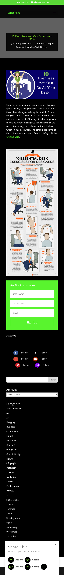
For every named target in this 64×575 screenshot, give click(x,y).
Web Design (41, 47)
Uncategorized (13, 518)
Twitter (9, 513)
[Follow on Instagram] (37, 365)
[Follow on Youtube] (35, 359)
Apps (8, 413)
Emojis (9, 435)
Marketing (11, 477)
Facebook (11, 440)
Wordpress (11, 531)
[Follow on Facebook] (15, 352)
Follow (24, 352)
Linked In (10, 472)
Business (41, 43)
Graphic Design (13, 454)
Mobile (9, 481)
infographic (28, 47)
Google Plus (12, 449)
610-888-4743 (23, 2)
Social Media (12, 499)
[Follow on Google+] (15, 359)
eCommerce (12, 431)
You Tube (11, 536)
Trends (9, 504)
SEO (8, 495)
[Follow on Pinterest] (17, 365)
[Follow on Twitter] (35, 352)
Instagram (11, 467)
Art (7, 417)
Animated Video (14, 408)
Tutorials (10, 508)
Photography (12, 486)
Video (9, 522)
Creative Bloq (12, 136)
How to (10, 458)
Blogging (10, 422)
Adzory (16, 43)
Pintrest (10, 490)
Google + (10, 445)
